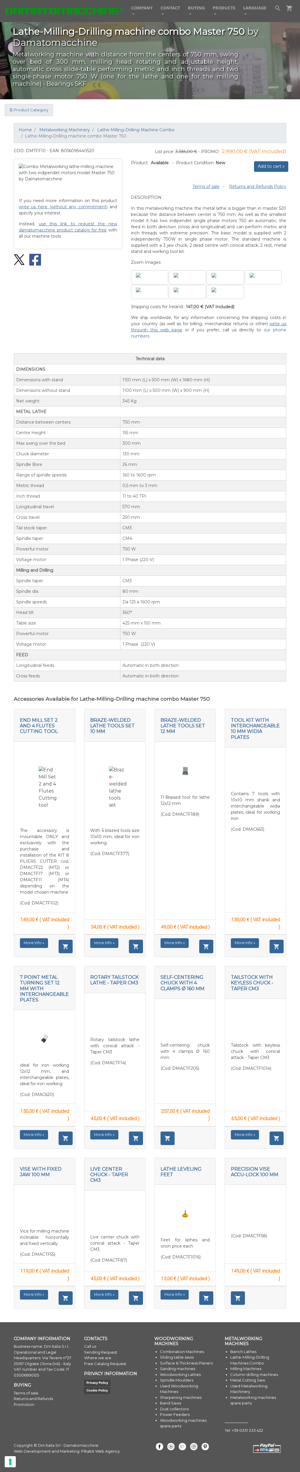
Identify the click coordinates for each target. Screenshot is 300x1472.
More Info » (34, 943)
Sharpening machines (181, 1397)
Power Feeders (175, 1414)
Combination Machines (182, 1351)
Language (254, 8)
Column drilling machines (254, 1374)
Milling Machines (245, 1368)
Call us (90, 1346)
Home (25, 129)
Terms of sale (205, 186)
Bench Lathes (243, 1351)
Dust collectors (174, 1408)
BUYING (196, 8)
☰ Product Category (28, 110)
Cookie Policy (97, 1390)
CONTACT (170, 8)
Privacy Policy (97, 1383)
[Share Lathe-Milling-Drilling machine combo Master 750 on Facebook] (33, 259)
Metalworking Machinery (64, 129)
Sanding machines (177, 1368)
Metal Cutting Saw (247, 1380)
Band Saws (170, 1403)
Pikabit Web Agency (100, 1451)
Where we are (97, 1357)
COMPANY (142, 8)
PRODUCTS (224, 8)
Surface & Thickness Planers (186, 1363)
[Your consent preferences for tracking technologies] (10, 1461)
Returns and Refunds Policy (257, 186)
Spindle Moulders (176, 1380)
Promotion (24, 1404)
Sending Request (100, 1352)
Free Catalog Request (105, 1363)
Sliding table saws (177, 1357)
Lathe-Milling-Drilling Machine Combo (136, 129)
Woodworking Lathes (180, 1374)
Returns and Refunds (33, 1398)
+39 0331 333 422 (247, 1430)
